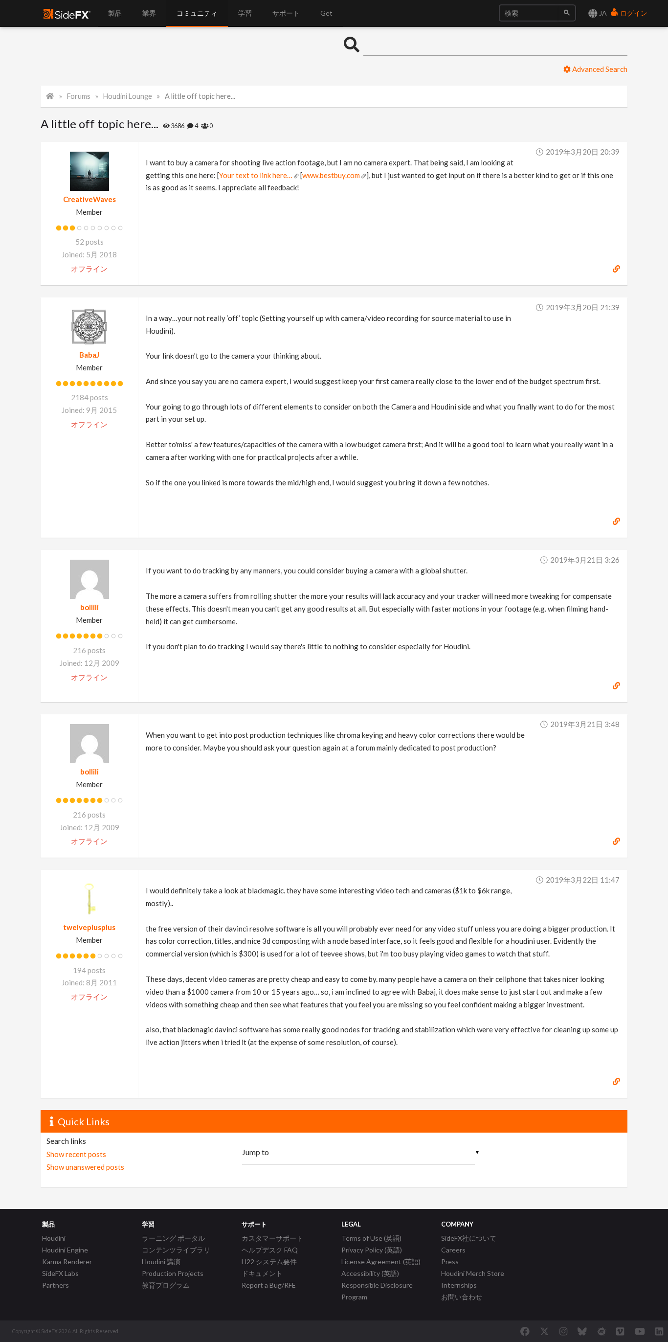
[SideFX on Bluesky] (582, 1331)
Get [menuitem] (326, 13)
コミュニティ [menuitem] (197, 13)
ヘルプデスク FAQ (270, 1250)
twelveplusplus (89, 927)
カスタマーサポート (272, 1238)
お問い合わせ (461, 1297)
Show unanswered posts (85, 1166)
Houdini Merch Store (472, 1273)
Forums (78, 96)
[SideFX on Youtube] (640, 1331)
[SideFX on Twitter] (544, 1331)
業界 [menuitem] (149, 13)
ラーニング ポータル (173, 1238)
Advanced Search (599, 69)
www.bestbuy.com (331, 175)
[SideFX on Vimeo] (620, 1331)
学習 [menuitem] (245, 13)
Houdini (54, 1238)
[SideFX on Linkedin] (659, 1331)
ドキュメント (262, 1273)
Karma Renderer (67, 1261)
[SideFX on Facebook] (525, 1331)
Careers (453, 1250)
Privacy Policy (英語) (371, 1250)
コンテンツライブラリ (176, 1250)
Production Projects (172, 1273)
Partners (55, 1285)
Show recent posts (76, 1154)
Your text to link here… (255, 175)
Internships (459, 1285)
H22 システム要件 (269, 1261)
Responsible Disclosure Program (377, 1291)
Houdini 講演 (161, 1261)
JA (602, 13)
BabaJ (89, 354)
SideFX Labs (60, 1273)
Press (450, 1261)
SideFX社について (468, 1238)
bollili (89, 607)
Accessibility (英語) (370, 1273)
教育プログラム (166, 1285)
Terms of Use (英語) (371, 1238)
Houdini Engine (65, 1250)
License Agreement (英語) (381, 1261)
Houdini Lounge (127, 96)
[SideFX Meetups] (601, 1331)
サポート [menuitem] (286, 13)
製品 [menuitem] (115, 13)
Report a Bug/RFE (269, 1285)
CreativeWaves (89, 199)
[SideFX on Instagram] (563, 1331)
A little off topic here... (200, 96)
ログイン (633, 13)
